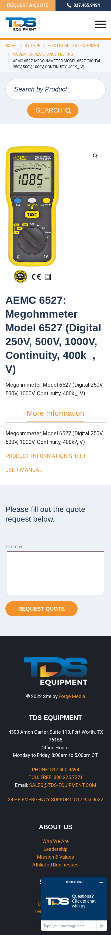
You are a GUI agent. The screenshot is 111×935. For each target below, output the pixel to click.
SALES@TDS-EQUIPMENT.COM (62, 785)
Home (10, 45)
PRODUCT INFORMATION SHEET (45, 456)
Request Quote (41, 609)
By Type (32, 45)
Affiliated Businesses (55, 865)
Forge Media (72, 696)
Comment (15, 546)
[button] (95, 156)
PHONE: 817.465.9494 (55, 769)
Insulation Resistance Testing (43, 54)
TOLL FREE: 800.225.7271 (55, 777)
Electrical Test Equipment (75, 45)
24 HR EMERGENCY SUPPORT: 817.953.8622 (55, 799)
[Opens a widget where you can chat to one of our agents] (74, 904)
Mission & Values (55, 857)
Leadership (56, 849)
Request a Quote (27, 5)
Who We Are (55, 841)
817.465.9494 (87, 5)
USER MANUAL (23, 470)
